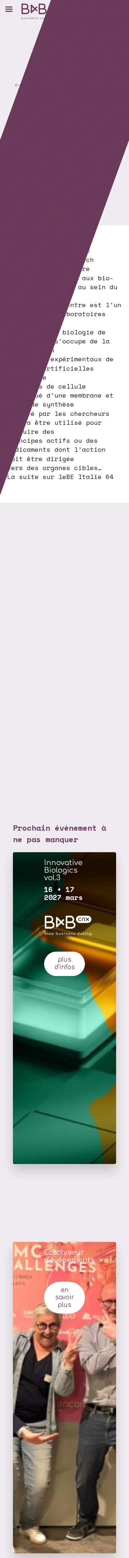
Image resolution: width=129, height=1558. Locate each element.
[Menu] (9, 9)
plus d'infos (64, 963)
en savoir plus (64, 1298)
